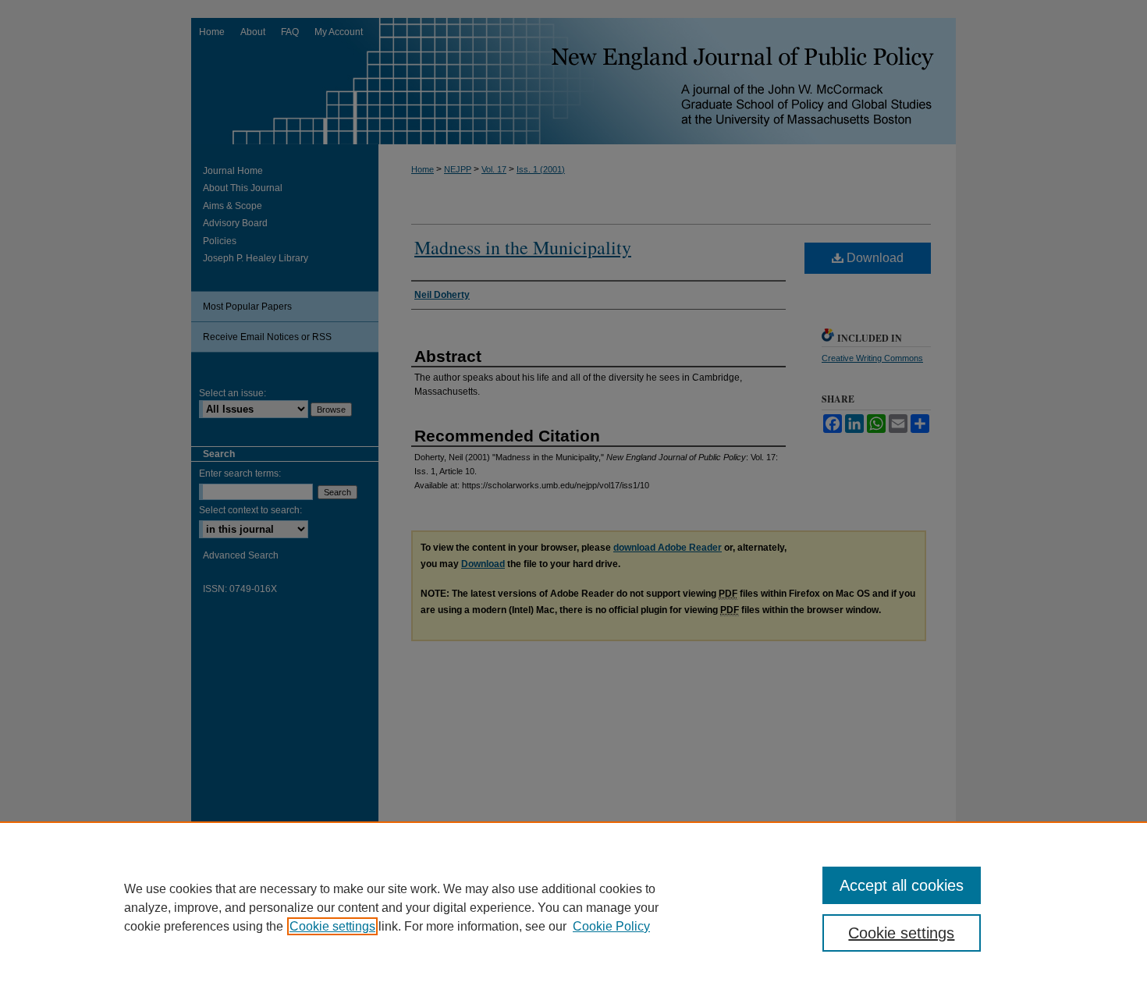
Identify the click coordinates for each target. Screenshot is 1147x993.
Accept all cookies (902, 885)
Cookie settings (332, 926)
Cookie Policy (611, 926)
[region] (573, 907)
